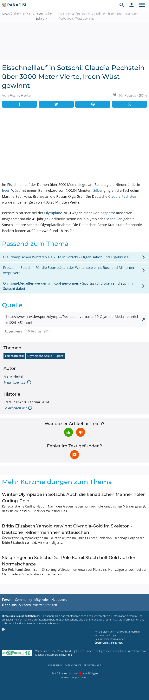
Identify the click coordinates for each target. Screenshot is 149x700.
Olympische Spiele (44, 16)
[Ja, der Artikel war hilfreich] (68, 432)
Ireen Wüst (11, 190)
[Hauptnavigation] (142, 5)
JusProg (67, 654)
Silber (98, 190)
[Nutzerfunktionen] (131, 5)
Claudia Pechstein (122, 196)
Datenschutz (72, 665)
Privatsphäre (92, 665)
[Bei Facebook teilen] (19, 104)
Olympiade (53, 213)
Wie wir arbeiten (45, 605)
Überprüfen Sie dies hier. (108, 642)
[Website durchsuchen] (122, 5)
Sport (59, 355)
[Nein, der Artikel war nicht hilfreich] (80, 432)
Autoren (25, 605)
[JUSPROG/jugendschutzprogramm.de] (17, 653)
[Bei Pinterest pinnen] (92, 104)
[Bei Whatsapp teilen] (129, 104)
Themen (19, 14)
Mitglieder (41, 599)
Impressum (55, 665)
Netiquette (59, 599)
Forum (7, 600)
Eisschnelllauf (18, 184)
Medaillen (114, 219)
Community (23, 599)
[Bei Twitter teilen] (56, 104)
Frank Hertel (13, 376)
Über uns (9, 605)
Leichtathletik (14, 355)
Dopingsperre (104, 213)
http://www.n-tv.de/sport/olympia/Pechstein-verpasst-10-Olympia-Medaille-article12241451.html (72, 319)
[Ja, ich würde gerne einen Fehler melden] (74, 454)
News (6, 14)
